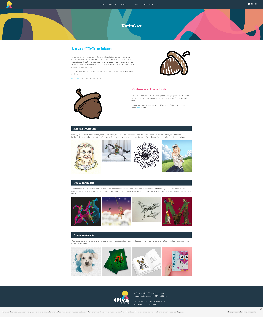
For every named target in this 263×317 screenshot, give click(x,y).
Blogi (159, 4)
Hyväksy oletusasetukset (235, 312)
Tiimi (136, 4)
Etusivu (102, 4)
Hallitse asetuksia (250, 312)
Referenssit (125, 4)
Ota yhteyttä (147, 4)
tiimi (138, 107)
